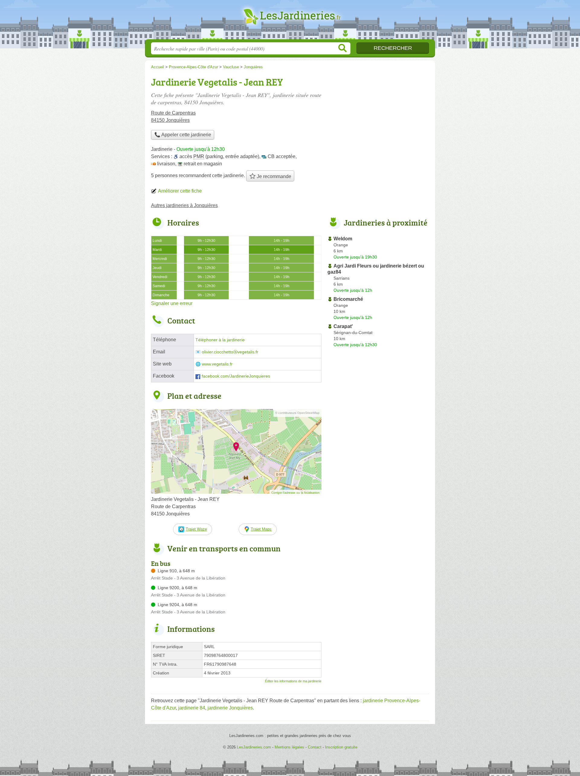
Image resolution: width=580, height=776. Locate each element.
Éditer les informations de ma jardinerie (293, 681)
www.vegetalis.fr (217, 364)
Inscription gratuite (341, 747)
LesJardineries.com (290, 21)
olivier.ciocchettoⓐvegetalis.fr (230, 352)
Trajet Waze (196, 529)
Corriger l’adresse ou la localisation (295, 492)
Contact (314, 747)
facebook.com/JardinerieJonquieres (236, 376)
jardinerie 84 (191, 707)
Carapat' (343, 326)
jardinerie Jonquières (230, 707)
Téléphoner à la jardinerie (220, 340)
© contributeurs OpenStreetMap (297, 412)
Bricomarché (348, 299)
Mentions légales (289, 747)
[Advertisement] (378, 116)
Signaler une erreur (171, 303)
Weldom (343, 238)
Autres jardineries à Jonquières (184, 205)
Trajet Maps (261, 529)
